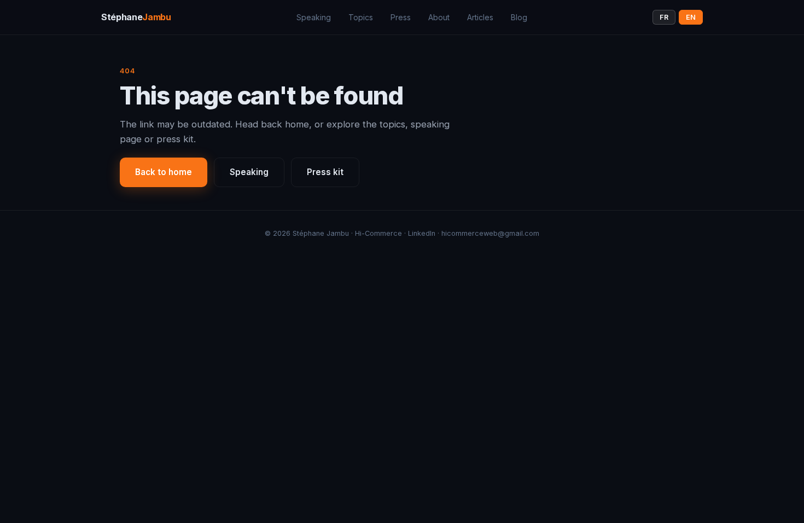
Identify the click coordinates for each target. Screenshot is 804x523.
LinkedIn (421, 233)
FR (664, 17)
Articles (480, 17)
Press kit (325, 172)
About (439, 17)
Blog (519, 17)
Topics (360, 17)
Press (401, 17)
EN (691, 17)
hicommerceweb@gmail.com (490, 233)
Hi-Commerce (378, 233)
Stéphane (136, 16)
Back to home (163, 172)
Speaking (313, 17)
